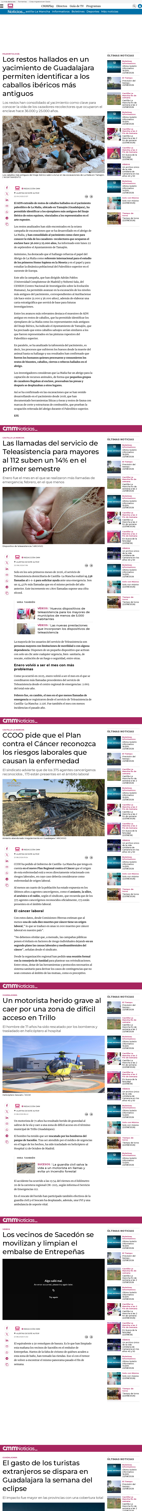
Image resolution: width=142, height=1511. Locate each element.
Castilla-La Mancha (37, 11)
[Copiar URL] (53, 1290)
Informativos (61, 11)
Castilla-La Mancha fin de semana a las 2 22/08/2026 (129, 104)
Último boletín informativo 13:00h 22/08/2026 (129, 1161)
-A (91, 196)
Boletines (78, 11)
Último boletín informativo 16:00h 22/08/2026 (129, 69)
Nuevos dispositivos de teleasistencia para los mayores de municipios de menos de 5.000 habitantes (64, 614)
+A (86, 196)
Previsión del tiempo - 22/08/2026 (128, 83)
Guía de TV (77, 6)
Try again (53, 1297)
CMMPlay (48, 6)
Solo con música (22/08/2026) (130, 202)
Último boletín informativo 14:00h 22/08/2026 (129, 189)
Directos (62, 6)
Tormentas (22, 2)
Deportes (93, 11)
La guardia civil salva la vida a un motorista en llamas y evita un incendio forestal (63, 1168)
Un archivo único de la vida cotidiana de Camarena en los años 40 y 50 (130, 171)
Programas (93, 6)
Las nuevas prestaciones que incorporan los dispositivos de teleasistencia (64, 629)
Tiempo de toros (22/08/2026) (130, 219)
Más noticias (109, 11)
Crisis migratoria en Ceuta (39, 2)
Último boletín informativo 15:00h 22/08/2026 (129, 120)
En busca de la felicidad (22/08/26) (129, 157)
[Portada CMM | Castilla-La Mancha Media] (10, 6)
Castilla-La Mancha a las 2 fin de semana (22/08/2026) (129, 139)
